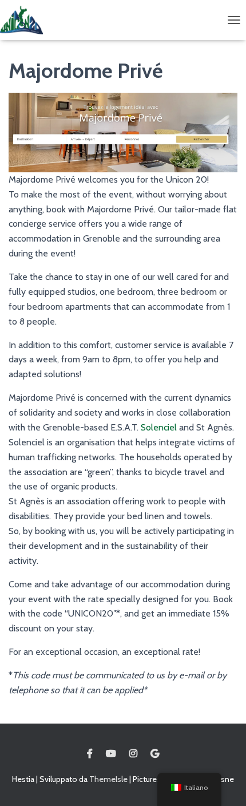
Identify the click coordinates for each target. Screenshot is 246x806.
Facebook (89, 754)
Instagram (133, 754)
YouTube (111, 754)
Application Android (155, 754)
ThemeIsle (108, 779)
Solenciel (160, 427)
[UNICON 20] (25, 20)
